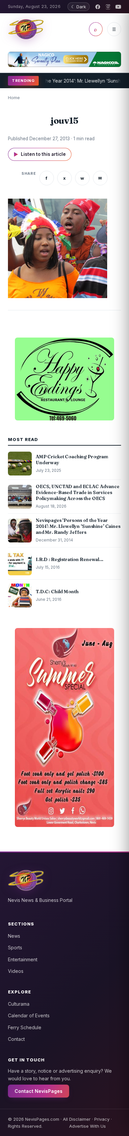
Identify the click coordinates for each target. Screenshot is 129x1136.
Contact (16, 1039)
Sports (15, 947)
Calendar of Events (29, 1015)
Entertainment (22, 959)
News (14, 936)
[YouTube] (118, 7)
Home (14, 97)
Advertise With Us (87, 1126)
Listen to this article (40, 154)
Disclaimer (80, 1119)
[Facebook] (98, 7)
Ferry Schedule (24, 1027)
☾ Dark (78, 6)
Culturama (18, 1004)
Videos (15, 971)
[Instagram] (108, 7)
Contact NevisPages (39, 1091)
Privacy (101, 1119)
